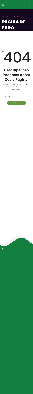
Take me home (16, 103)
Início (5, 16)
